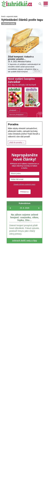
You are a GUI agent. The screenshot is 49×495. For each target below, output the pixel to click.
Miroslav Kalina (24, 62)
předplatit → (13, 110)
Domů (3, 16)
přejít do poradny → (16, 142)
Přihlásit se (24, 192)
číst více (37, 71)
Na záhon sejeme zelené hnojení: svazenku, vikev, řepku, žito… (24, 217)
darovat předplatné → (17, 115)
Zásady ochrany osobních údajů (24, 184)
